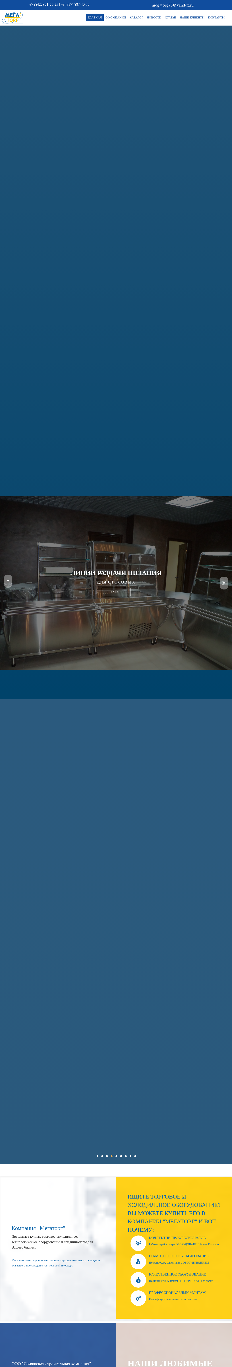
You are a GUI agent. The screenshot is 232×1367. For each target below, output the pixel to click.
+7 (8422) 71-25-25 (43, 4)
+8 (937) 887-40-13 (75, 4)
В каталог (116, 592)
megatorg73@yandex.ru (173, 5)
